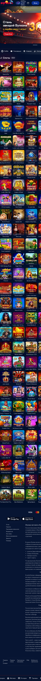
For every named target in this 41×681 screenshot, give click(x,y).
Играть (5, 72)
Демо (2, 61)
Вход (35, 3)
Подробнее (8, 34)
